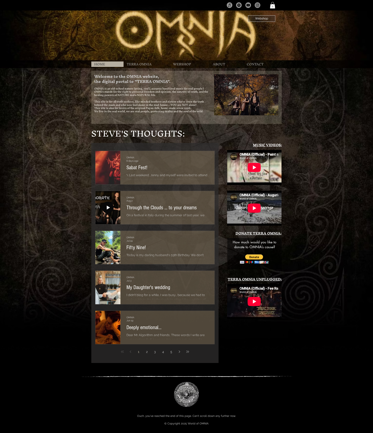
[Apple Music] (229, 5)
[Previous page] (130, 351)
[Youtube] (248, 5)
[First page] (122, 351)
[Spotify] (239, 5)
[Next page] (179, 351)
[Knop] (186, 34)
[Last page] (187, 351)
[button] (272, 5)
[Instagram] (257, 5)
